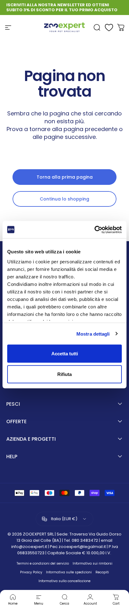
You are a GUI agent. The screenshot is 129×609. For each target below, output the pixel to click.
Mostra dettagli (93, 333)
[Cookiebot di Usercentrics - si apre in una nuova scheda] (94, 230)
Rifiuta (64, 374)
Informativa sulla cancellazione (64, 581)
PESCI (13, 404)
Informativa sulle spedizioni (69, 572)
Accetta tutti (64, 353)
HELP (11, 457)
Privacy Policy (31, 572)
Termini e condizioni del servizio (43, 563)
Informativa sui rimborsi (92, 563)
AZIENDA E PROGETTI (31, 439)
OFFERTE (16, 422)
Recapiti (102, 572)
